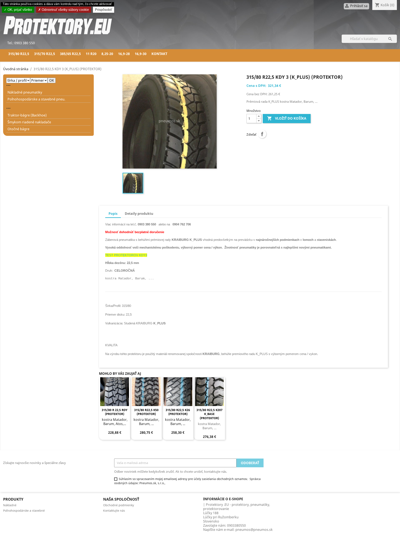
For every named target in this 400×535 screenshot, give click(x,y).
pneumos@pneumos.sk (254, 529)
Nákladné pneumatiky (25, 92)
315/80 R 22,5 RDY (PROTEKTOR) (115, 412)
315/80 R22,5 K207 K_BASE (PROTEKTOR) (209, 414)
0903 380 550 (24, 43)
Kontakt (159, 53)
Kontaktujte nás (114, 510)
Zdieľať (262, 134)
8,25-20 (107, 53)
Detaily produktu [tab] (139, 213)
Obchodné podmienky (118, 505)
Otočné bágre (18, 129)
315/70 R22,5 (44, 53)
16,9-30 (140, 53)
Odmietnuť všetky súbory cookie (65, 9)
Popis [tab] (113, 213)
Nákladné (9, 505)
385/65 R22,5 (70, 53)
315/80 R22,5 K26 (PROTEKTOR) (178, 412)
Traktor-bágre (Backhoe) (27, 115)
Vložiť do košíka (286, 118)
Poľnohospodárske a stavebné (24, 510)
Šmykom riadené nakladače (29, 122)
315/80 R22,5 (18, 53)
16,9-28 (124, 53)
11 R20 (91, 53)
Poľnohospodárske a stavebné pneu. (36, 99)
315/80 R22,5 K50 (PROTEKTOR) (146, 412)
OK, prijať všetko (19, 9)
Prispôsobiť (103, 9)
